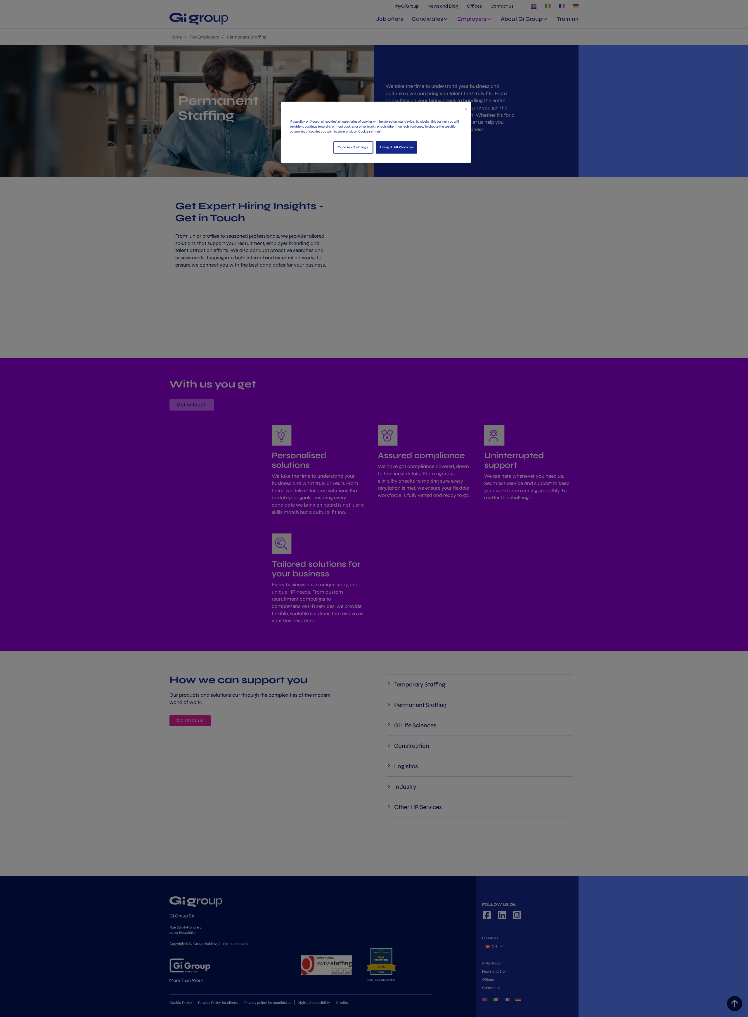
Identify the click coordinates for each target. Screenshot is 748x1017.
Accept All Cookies (396, 147)
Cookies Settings (353, 147)
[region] (376, 132)
